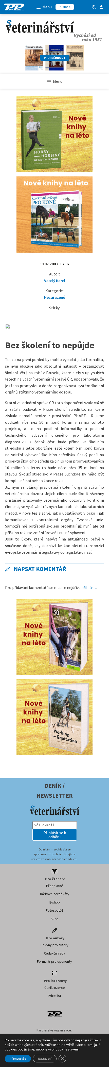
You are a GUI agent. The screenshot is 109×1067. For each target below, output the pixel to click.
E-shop (54, 902)
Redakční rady (54, 953)
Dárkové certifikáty (54, 894)
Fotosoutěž (54, 910)
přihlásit (88, 587)
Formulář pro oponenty (54, 961)
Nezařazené (54, 297)
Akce (54, 918)
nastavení (71, 1049)
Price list (54, 995)
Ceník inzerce (54, 987)
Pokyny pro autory (54, 945)
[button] (54, 835)
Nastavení (44, 1058)
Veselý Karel (54, 280)
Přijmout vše (18, 1058)
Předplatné (54, 885)
